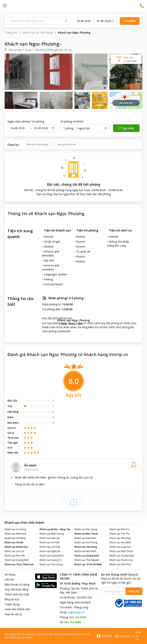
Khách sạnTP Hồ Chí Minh (88, 564)
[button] (73, 322)
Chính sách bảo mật (17, 594)
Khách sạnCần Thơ (119, 533)
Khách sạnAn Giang (15, 529)
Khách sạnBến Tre (119, 529)
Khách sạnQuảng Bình (52, 555)
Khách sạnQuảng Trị (51, 560)
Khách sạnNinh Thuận (121, 551)
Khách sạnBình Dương (52, 533)
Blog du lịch (12, 599)
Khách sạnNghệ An (50, 551)
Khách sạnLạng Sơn (120, 546)
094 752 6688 (72, 622)
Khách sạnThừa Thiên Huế (19, 564)
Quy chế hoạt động (16, 589)
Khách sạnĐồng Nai (120, 538)
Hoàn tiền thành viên (17, 609)
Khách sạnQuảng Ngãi (121, 555)
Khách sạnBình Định (15, 533)
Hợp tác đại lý (13, 614)
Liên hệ (9, 579)
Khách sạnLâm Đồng (85, 546)
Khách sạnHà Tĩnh (49, 542)
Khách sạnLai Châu (50, 546)
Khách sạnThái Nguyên (86, 560)
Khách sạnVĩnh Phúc (120, 564)
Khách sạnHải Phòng (85, 542)
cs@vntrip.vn (76, 612)
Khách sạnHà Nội (14, 542)
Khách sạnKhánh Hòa (16, 546)
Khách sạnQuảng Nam (86, 555)
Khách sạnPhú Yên (15, 555)
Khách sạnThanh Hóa (121, 560)
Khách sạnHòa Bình (120, 542)
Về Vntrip (10, 574)
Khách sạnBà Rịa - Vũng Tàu (55, 529)
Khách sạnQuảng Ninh (17, 560)
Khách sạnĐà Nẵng (15, 538)
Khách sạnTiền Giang (51, 564)
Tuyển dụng (12, 604)
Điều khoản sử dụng (17, 584)
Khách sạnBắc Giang (85, 529)
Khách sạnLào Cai (14, 551)
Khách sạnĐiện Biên (85, 538)
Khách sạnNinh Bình (85, 551)
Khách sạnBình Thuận (86, 533)
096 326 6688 (77, 617)
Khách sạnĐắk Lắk (50, 538)
